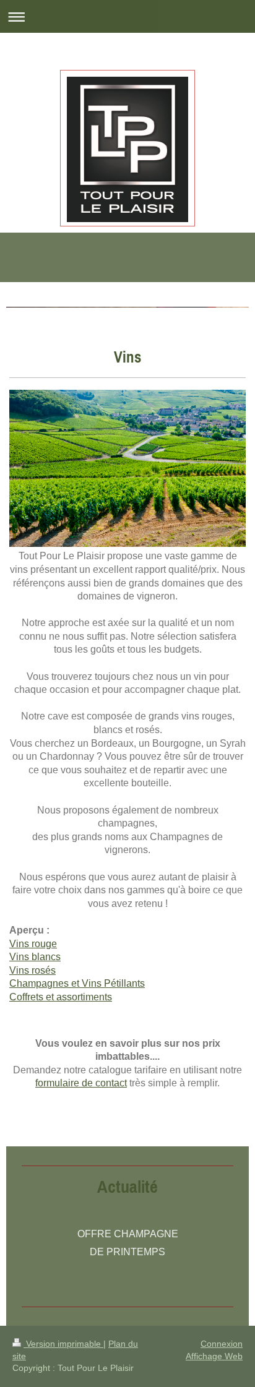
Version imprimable (63, 1344)
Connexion (222, 1344)
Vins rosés (32, 970)
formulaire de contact (81, 1083)
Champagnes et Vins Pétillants (77, 983)
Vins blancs (35, 956)
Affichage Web (214, 1356)
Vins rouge (33, 943)
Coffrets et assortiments (60, 997)
